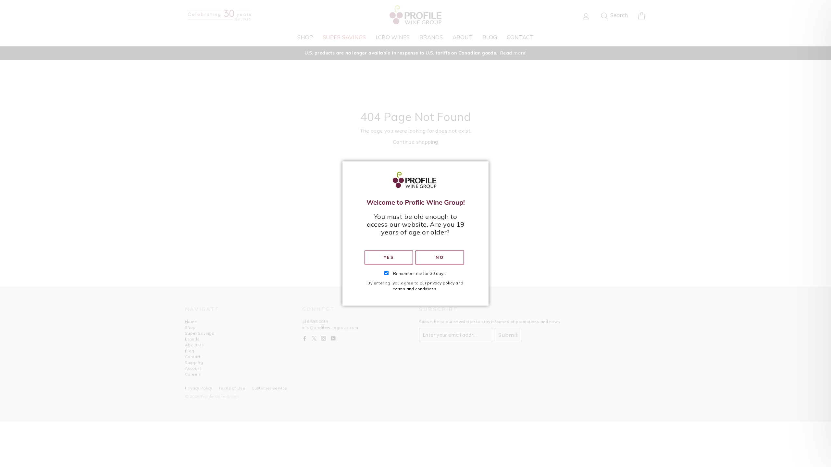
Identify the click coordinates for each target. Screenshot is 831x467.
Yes (389, 257)
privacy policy (440, 283)
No (440, 257)
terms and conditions (414, 289)
